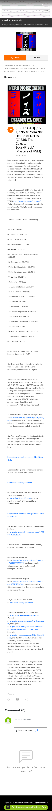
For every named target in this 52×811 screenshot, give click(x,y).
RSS (38, 57)
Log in (36, 730)
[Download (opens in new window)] (17, 699)
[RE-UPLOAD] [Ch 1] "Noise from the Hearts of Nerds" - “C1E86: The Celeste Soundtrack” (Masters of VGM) (29, 139)
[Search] (43, 3)
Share (16, 57)
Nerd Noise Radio (12, 20)
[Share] (26, 699)
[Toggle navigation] (49, 3)
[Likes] (8, 699)
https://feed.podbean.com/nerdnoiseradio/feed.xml (26, 24)
